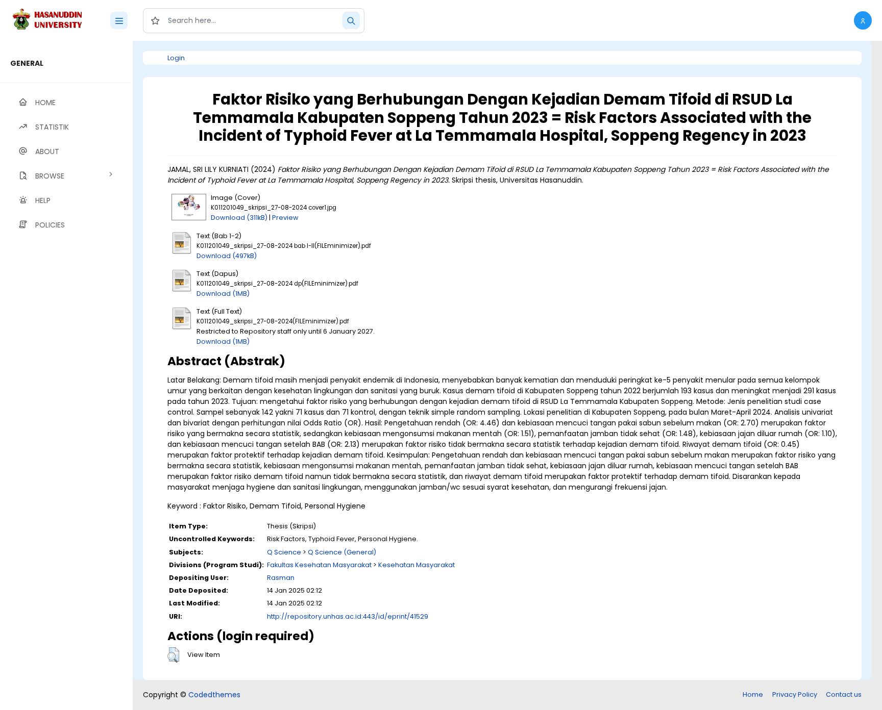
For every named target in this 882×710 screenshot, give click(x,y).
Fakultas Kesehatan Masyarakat (319, 565)
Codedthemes (214, 695)
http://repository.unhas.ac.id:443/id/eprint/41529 (347, 616)
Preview (285, 217)
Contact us (844, 694)
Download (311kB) (239, 217)
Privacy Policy (794, 694)
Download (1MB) (223, 293)
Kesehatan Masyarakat (416, 565)
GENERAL (26, 63)
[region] (66, 375)
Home (753, 694)
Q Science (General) (342, 552)
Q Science (284, 552)
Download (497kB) (227, 255)
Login (176, 58)
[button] (863, 20)
